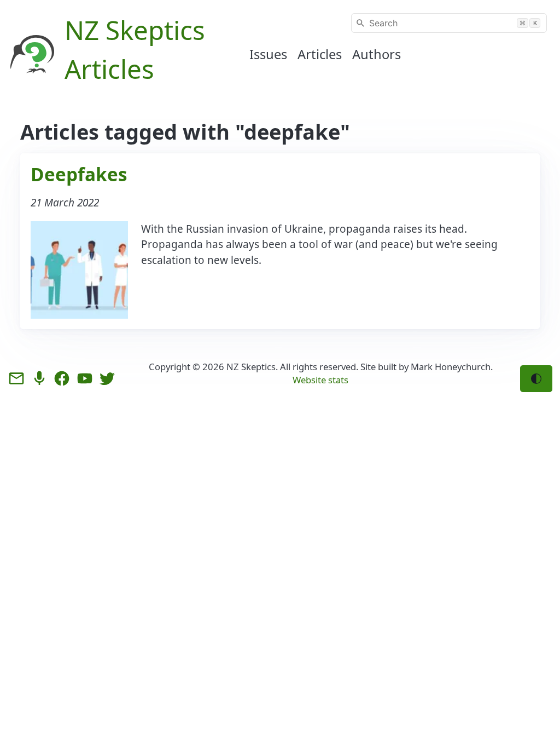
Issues (268, 54)
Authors (376, 54)
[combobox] (449, 23)
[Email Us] (16, 378)
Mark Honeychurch (451, 366)
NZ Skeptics (251, 366)
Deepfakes (79, 174)
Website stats (320, 379)
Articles (320, 54)
